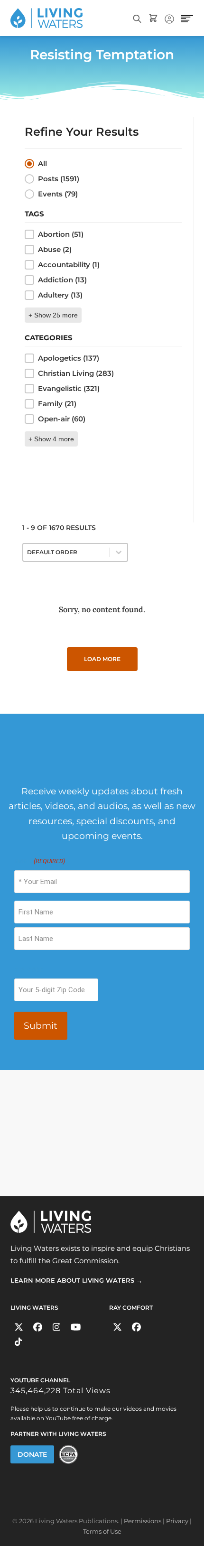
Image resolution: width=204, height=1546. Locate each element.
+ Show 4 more (51, 439)
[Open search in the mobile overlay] (137, 17)
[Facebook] (37, 1327)
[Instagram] (56, 1327)
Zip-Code (28, 969)
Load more (102, 658)
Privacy (177, 1521)
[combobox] (66, 552)
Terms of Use (102, 1531)
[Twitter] (18, 1327)
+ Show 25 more (53, 315)
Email (39, 861)
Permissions (142, 1521)
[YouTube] (75, 1327)
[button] (103, 163)
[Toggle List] (118, 552)
